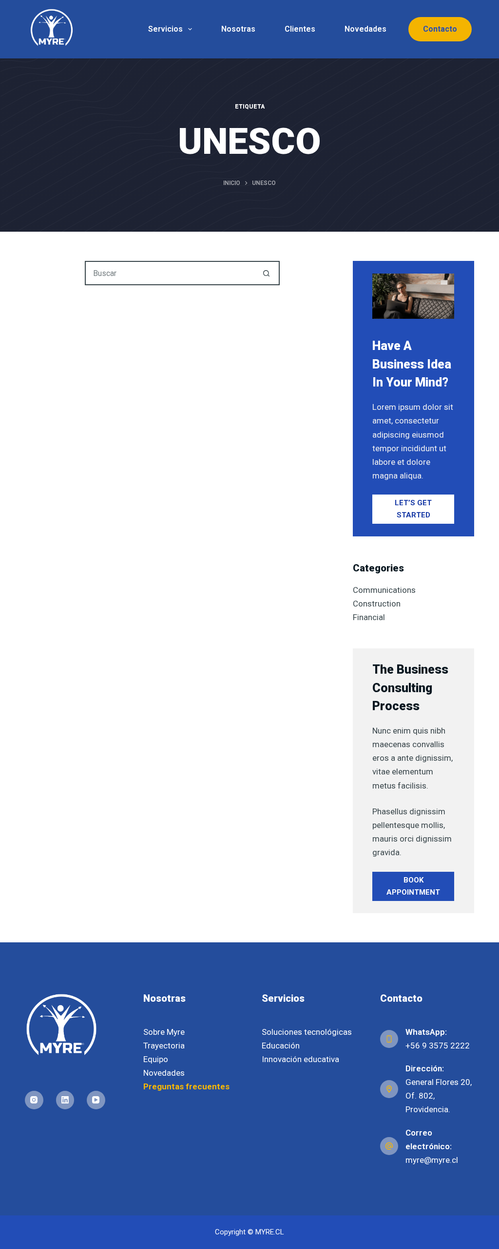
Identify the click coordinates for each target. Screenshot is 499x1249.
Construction (377, 603)
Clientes (300, 29)
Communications (384, 590)
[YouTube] (96, 1100)
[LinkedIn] (65, 1100)
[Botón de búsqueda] (266, 273)
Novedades (365, 29)
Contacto (440, 29)
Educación (281, 1045)
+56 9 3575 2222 (437, 1045)
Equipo (155, 1059)
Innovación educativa (300, 1059)
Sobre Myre (164, 1032)
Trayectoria (164, 1045)
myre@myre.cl (431, 1160)
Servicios (165, 29)
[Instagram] (34, 1100)
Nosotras (238, 29)
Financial (369, 617)
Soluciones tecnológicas (307, 1032)
